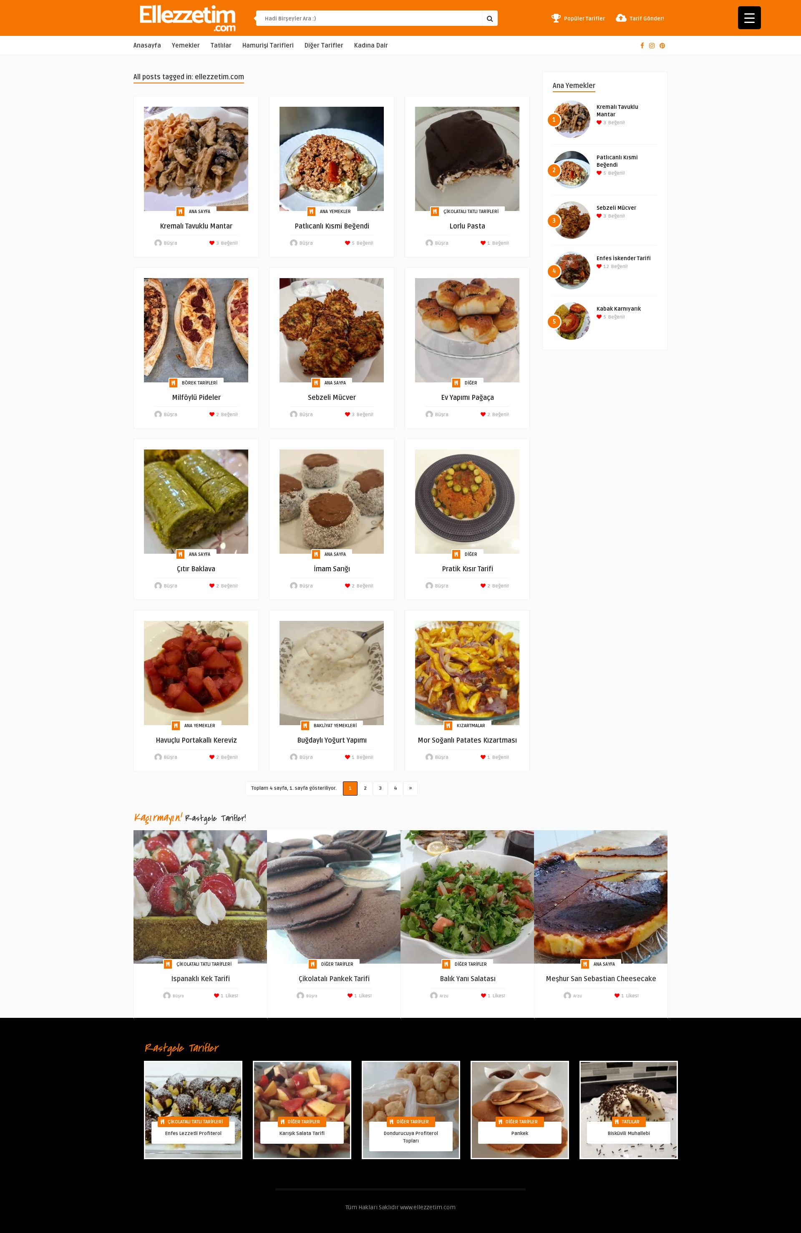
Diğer (471, 383)
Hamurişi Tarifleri (268, 45)
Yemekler (186, 45)
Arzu (444, 996)
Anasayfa (147, 45)
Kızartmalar (471, 725)
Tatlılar (221, 45)
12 (605, 267)
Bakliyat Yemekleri (335, 725)
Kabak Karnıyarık (619, 309)
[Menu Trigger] (749, 17)
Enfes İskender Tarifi (624, 258)
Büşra (170, 243)
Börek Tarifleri (199, 383)
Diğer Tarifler (324, 45)
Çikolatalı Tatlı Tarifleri (471, 211)
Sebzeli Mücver (616, 208)
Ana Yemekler (335, 211)
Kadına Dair (371, 45)
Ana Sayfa (199, 211)
